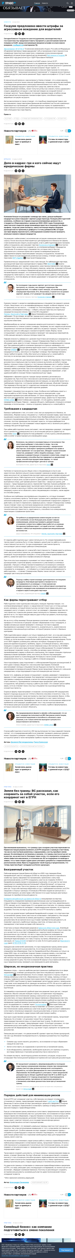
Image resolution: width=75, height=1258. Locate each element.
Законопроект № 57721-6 (14, 49)
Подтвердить (66, 1250)
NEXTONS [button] (51, 264)
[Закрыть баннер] (39, 1239)
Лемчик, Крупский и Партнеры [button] (16, 314)
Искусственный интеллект (33, 746)
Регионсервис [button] (41, 1004)
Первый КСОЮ (20, 941)
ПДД (17, 118)
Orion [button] (15, 434)
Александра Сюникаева (19, 1182)
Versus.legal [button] (8, 975)
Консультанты (12, 746)
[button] (16, 33)
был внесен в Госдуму (56, 55)
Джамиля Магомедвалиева (22, 742)
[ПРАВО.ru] (9, 3)
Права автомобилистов (32, 118)
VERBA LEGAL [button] (9, 400)
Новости (7, 22)
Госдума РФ (50, 118)
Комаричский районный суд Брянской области (22, 899)
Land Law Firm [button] (53, 1101)
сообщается (18, 45)
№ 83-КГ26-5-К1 (19, 943)
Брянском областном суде (48, 928)
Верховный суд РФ (40, 1182)
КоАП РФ (62, 118)
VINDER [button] (14, 350)
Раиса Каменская (41, 742)
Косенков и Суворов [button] (47, 245)
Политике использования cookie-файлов (15, 1255)
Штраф (8, 118)
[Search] (67, 3)
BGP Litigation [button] (18, 258)
